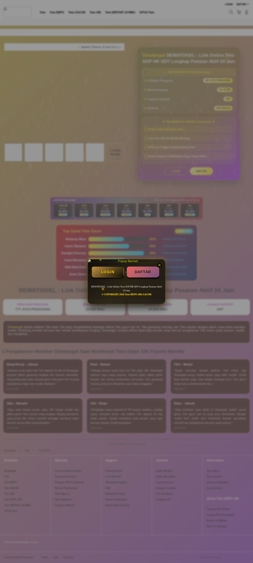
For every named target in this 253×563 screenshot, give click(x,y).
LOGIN (107, 272)
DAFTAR (143, 272)
